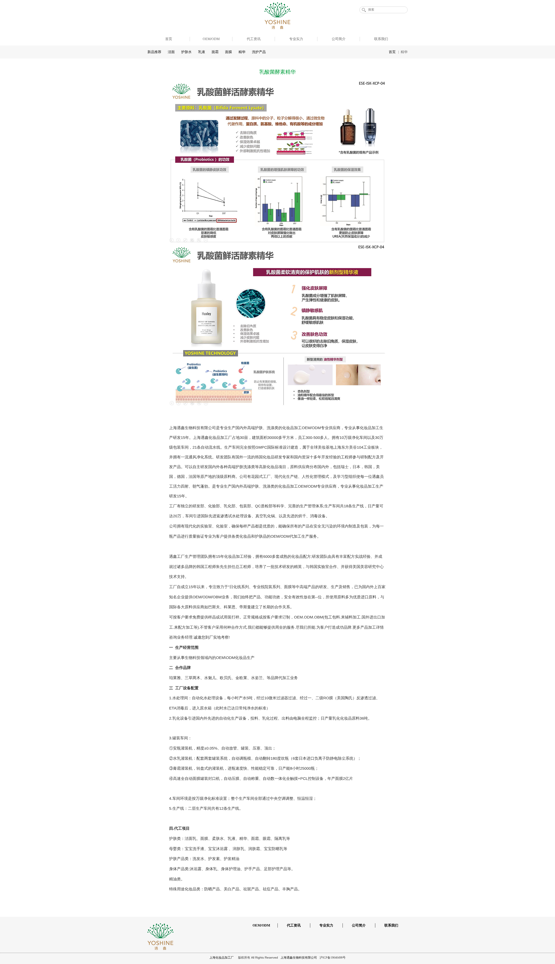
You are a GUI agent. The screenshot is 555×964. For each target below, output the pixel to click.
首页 (168, 39)
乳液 (201, 52)
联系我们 (381, 39)
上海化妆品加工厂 (222, 957)
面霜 (215, 52)
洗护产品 (259, 52)
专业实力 (296, 39)
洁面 (171, 52)
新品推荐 (154, 52)
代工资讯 (254, 39)
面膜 (228, 52)
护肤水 (186, 52)
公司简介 (339, 39)
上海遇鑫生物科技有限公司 (299, 957)
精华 (241, 52)
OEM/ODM (211, 39)
